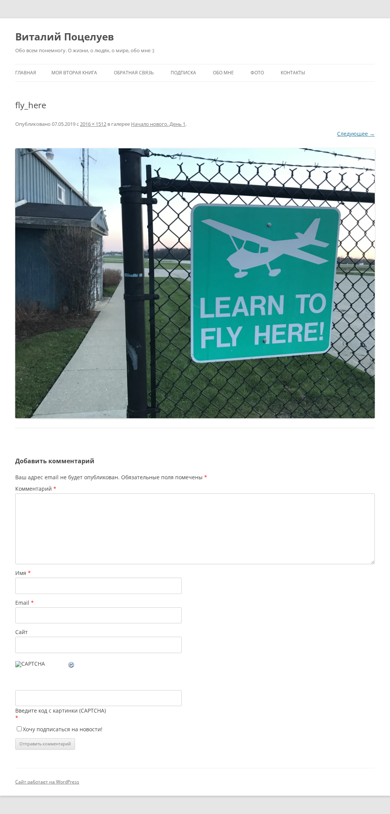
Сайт (21, 632)
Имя (23, 572)
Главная (25, 72)
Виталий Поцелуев (64, 36)
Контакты (293, 72)
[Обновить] (71, 666)
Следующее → (356, 133)
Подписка (183, 72)
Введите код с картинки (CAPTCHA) (60, 710)
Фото (257, 72)
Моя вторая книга (74, 72)
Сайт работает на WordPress (47, 782)
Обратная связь (134, 72)
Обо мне (223, 72)
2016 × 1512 (93, 123)
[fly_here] (195, 283)
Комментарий (35, 488)
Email (24, 602)
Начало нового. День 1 (158, 123)
